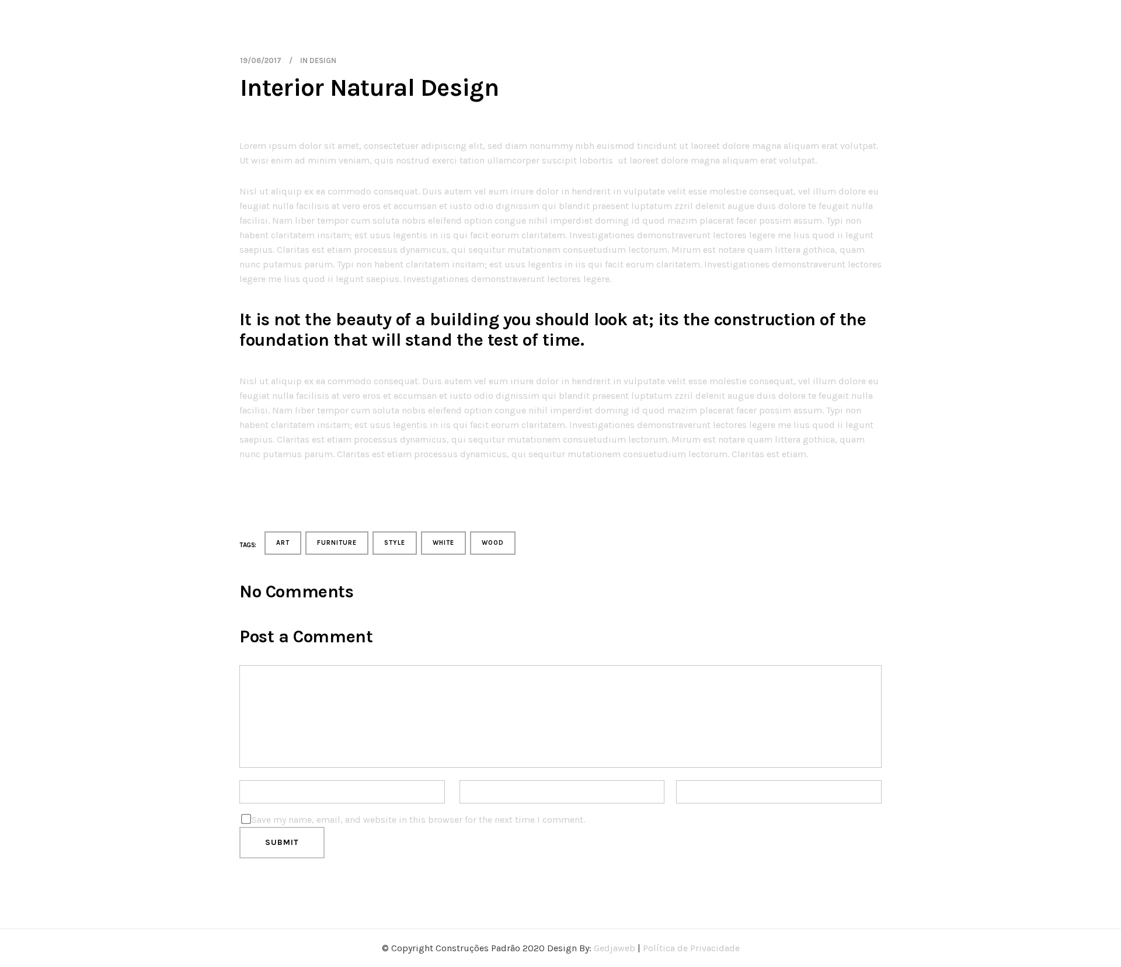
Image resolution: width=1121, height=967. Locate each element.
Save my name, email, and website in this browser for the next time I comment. (418, 819)
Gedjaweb (614, 948)
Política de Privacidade (691, 948)
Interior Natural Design (369, 87)
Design (322, 60)
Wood (493, 543)
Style (394, 543)
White (443, 543)
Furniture (337, 543)
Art (283, 543)
